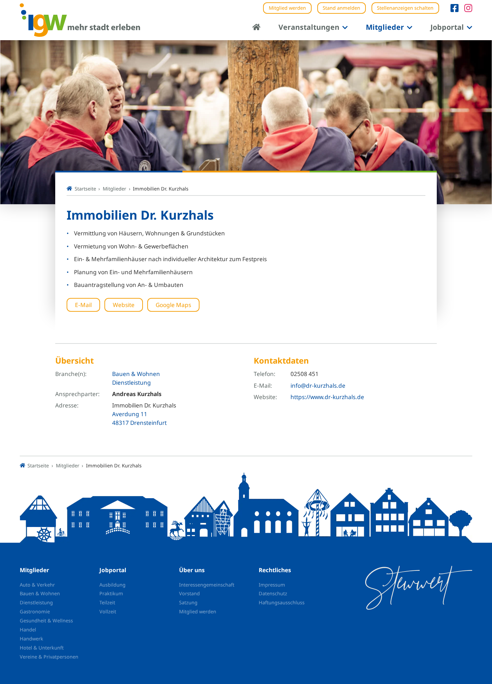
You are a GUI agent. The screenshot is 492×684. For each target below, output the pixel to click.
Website (124, 305)
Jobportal (447, 27)
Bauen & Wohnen (136, 374)
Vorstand (189, 593)
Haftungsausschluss (282, 602)
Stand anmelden (341, 7)
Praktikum (111, 593)
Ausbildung (112, 584)
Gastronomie (35, 611)
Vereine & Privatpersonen (49, 656)
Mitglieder (385, 27)
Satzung (188, 602)
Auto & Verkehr (37, 584)
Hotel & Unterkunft (42, 647)
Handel (28, 629)
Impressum (272, 584)
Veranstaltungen (308, 27)
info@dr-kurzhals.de (318, 385)
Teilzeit (107, 602)
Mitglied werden (287, 7)
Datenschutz (273, 593)
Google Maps (173, 305)
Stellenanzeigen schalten (405, 7)
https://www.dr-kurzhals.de (327, 397)
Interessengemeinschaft (206, 584)
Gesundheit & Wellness (46, 620)
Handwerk (31, 638)
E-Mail (83, 305)
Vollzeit (107, 611)
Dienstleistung (131, 382)
